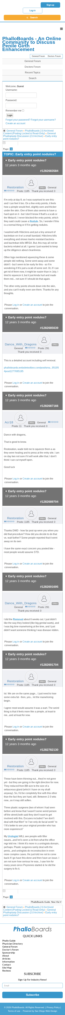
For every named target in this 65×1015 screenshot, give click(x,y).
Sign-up (50, 5)
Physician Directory (12, 943)
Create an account (15, 123)
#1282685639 (49, 327)
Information (8, 961)
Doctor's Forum (10, 949)
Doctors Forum (54, 56)
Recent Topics (32, 72)
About (5, 955)
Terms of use (14, 1011)
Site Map (7, 967)
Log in (16, 305)
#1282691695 (49, 586)
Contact (6, 964)
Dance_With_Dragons (21, 344)
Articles (6, 958)
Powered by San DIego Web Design (40, 1011)
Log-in (32, 10)
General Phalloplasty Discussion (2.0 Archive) (29, 134)
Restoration (15, 187)
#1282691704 (49, 664)
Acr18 (9, 422)
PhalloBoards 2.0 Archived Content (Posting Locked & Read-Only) (28, 132)
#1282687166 (49, 405)
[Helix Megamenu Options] (61, 28)
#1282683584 (49, 170)
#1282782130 (49, 749)
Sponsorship (8, 952)
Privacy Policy (53, 1007)
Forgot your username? (43, 119)
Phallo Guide (8, 940)
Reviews (6, 970)
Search (32, 78)
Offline (42, 188)
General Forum (38, 56)
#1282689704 (49, 501)
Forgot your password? (18, 119)
